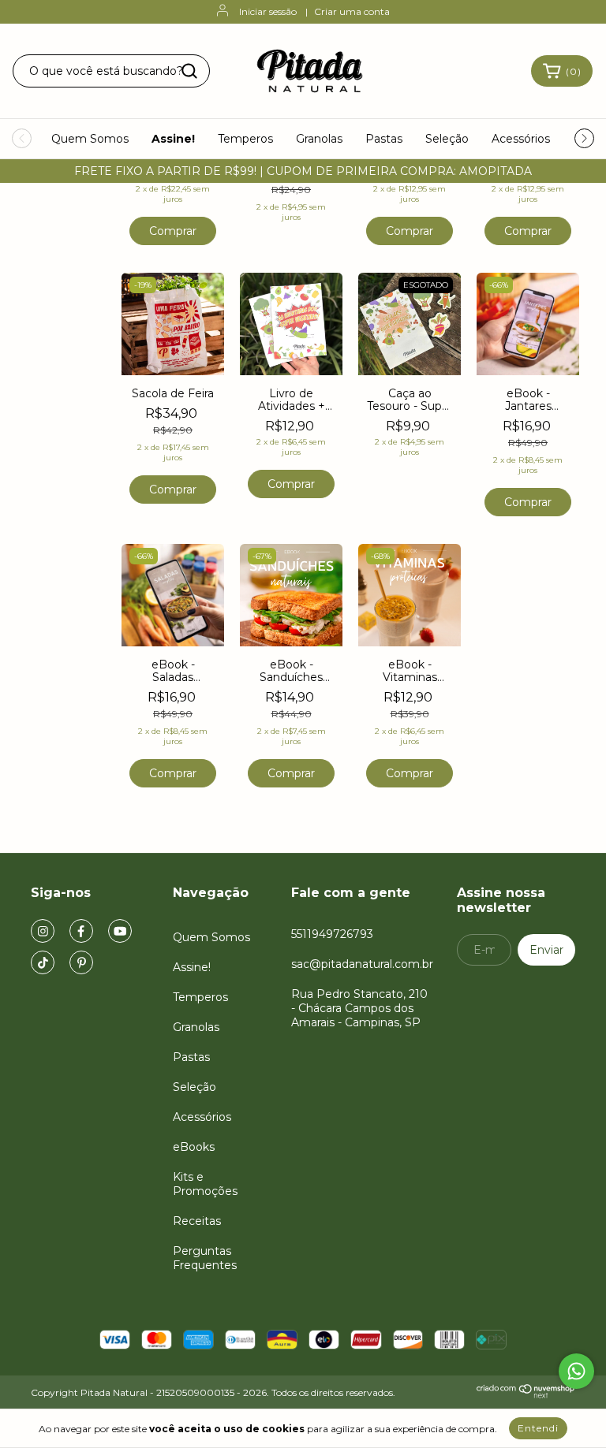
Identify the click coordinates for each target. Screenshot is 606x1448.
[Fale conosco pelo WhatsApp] (576, 1371)
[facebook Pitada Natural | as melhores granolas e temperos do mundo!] (81, 931)
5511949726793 (332, 934)
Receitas (197, 1221)
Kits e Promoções (205, 1184)
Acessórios (521, 139)
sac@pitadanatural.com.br (362, 964)
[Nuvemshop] (526, 1395)
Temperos (245, 139)
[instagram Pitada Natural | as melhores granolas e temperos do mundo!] (42, 931)
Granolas (319, 139)
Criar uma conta (352, 11)
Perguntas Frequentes (205, 1258)
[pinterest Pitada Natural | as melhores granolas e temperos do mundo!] (81, 962)
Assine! (173, 139)
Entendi (538, 1428)
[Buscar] (189, 71)
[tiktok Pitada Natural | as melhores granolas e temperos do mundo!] (42, 962)
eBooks (194, 1147)
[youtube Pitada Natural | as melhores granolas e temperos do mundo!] (120, 931)
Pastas (383, 139)
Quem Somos (90, 139)
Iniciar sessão (268, 11)
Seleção (447, 139)
